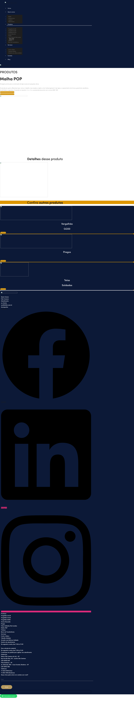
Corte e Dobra (5, 636)
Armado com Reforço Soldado (9, 640)
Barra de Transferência (7, 632)
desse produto (45, 158)
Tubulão (3, 638)
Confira (45, 202)
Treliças (3, 630)
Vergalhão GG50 (6, 620)
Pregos (3, 624)
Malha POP (4, 628)
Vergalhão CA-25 (6, 615)
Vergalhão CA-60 (6, 617)
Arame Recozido (5, 622)
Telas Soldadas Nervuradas (9, 626)
